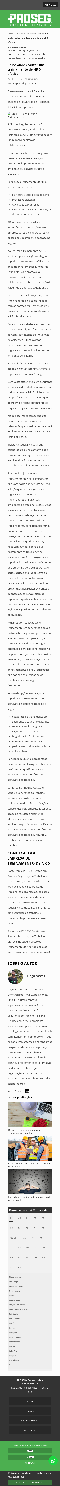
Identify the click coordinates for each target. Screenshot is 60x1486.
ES (27, 1218)
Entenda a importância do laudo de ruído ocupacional (29, 1198)
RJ (11, 1218)
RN (27, 1257)
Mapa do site (30, 1430)
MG (19, 1218)
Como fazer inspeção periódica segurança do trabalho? (30, 1165)
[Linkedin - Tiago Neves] (27, 1091)
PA (33, 1237)
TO (19, 1267)
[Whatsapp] (53, 1460)
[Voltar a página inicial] (30, 18)
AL (11, 1247)
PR (43, 1218)
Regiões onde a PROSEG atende (28, 1210)
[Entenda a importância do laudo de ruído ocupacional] (30, 1182)
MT (36, 1247)
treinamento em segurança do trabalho (24, 50)
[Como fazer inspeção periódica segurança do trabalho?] (30, 1149)
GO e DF (14, 1237)
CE (43, 1228)
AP (19, 1247)
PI (19, 1257)
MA (27, 1247)
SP (35, 1218)
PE (27, 1228)
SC (11, 1228)
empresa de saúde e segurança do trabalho (26, 58)
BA (35, 1228)
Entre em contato (30, 1420)
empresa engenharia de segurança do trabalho (28, 54)
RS (19, 1228)
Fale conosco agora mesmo (30, 1482)
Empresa (30, 1410)
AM (24, 1237)
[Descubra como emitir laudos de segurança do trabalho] (30, 1115)
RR (43, 1257)
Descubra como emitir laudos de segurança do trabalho (25, 1131)
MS (44, 1247)
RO (35, 1257)
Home (30, 1401)
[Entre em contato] (30, 115)
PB (11, 1257)
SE (11, 1267)
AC (41, 1237)
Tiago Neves (29, 83)
